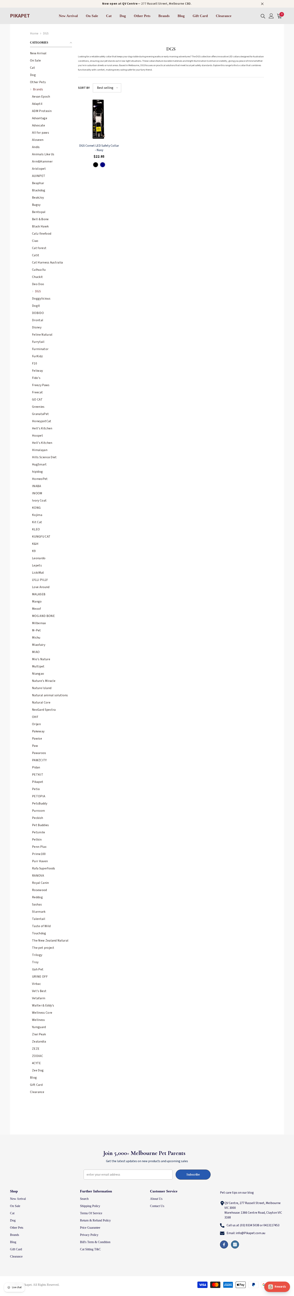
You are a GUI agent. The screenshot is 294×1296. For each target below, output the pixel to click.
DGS (46, 33)
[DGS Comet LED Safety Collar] (99, 119)
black (96, 165)
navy (103, 165)
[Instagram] (235, 1244)
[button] (51, 67)
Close (262, 4)
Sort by (84, 88)
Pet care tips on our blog (237, 1192)
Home (34, 33)
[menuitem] (51, 53)
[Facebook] (224, 1244)
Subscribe (193, 1174)
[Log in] (271, 15)
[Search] (263, 16)
